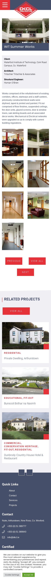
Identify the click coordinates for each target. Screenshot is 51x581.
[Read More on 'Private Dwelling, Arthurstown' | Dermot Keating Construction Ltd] (25, 335)
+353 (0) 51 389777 (16, 526)
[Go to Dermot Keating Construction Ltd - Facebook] (21, 472)
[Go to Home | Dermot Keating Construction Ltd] (25, 8)
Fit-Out (29, 398)
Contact (12, 495)
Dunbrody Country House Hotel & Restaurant (23, 456)
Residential (12, 353)
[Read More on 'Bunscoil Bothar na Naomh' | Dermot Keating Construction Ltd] (25, 380)
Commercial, (13, 443)
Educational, (13, 398)
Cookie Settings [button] (12, 575)
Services (13, 500)
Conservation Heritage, (21, 446)
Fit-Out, (9, 449)
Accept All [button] (28, 575)
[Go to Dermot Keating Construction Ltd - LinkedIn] (30, 472)
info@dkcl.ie (13, 537)
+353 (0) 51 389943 (16, 532)
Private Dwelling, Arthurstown (21, 358)
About (12, 490)
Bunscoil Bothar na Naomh (20, 403)
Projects (13, 505)
